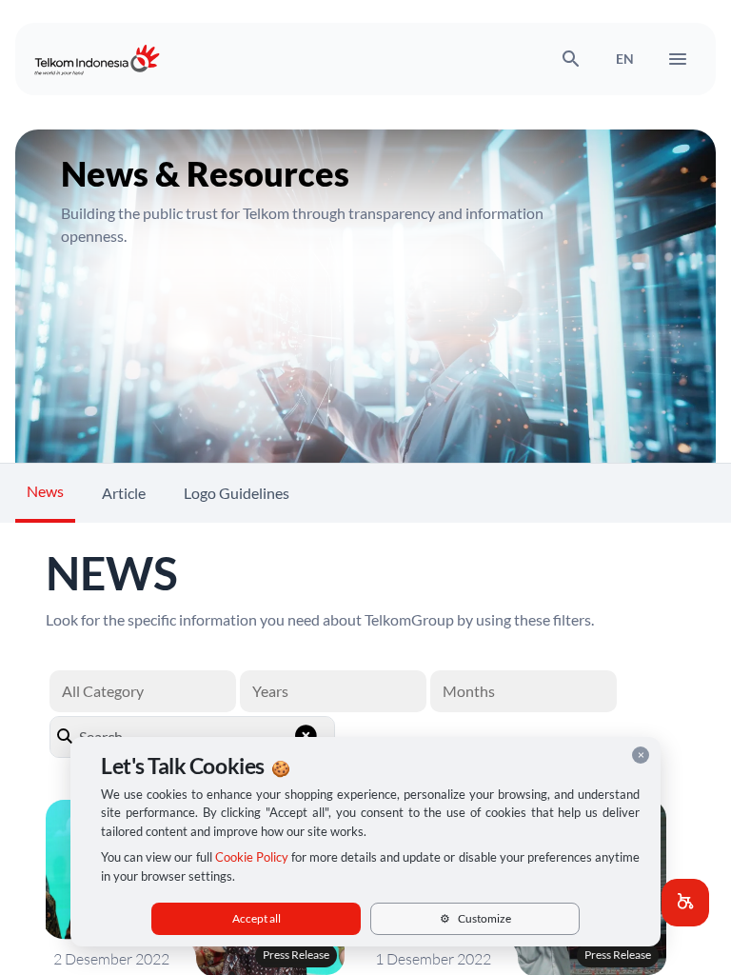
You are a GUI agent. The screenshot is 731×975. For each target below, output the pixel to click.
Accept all (256, 918)
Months (469, 691)
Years (270, 691)
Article (124, 493)
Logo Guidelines (236, 493)
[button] (685, 902)
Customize (475, 918)
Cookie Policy (251, 857)
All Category (103, 691)
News (45, 491)
